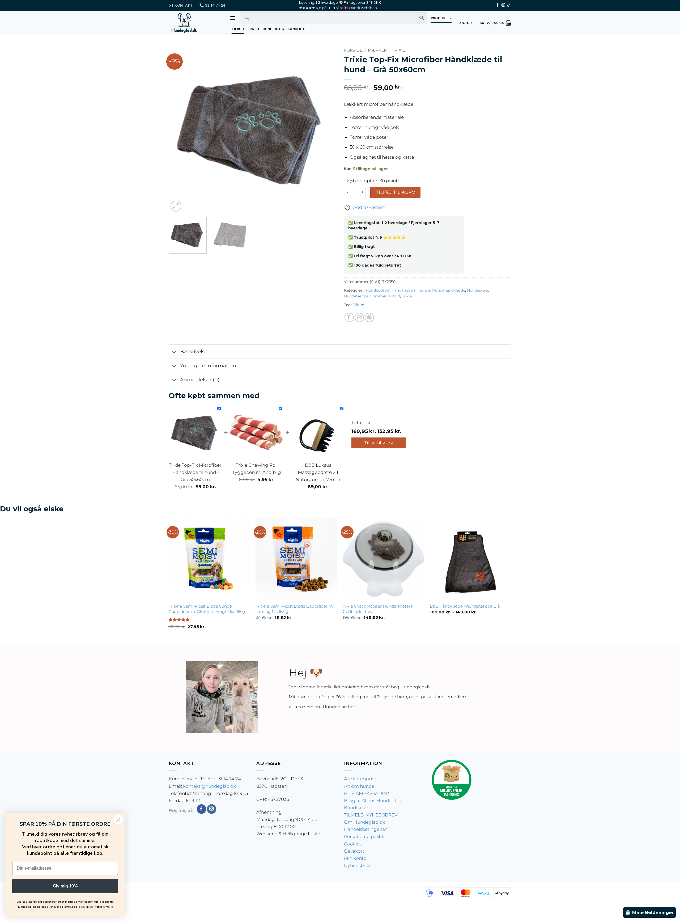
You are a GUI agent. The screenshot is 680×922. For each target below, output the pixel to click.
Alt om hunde (359, 786)
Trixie (398, 50)
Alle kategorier (360, 778)
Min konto (355, 858)
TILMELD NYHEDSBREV (371, 815)
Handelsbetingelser (365, 829)
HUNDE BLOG (273, 29)
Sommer (378, 296)
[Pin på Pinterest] (369, 317)
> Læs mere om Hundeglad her (322, 706)
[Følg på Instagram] (503, 5)
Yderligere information (208, 366)
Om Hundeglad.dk (364, 822)
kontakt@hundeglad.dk (209, 786)
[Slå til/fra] (174, 352)
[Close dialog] (118, 819)
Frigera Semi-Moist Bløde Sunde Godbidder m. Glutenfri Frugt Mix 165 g (206, 609)
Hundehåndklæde (448, 290)
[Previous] (179, 129)
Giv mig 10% (65, 886)
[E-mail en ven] (359, 317)
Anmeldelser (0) (199, 380)
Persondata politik (364, 836)
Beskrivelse (193, 351)
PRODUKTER (441, 18)
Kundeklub (356, 807)
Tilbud (394, 296)
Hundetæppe (356, 296)
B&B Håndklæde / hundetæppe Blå (465, 606)
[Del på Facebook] (349, 317)
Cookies (353, 844)
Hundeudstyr (378, 290)
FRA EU (253, 29)
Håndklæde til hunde (411, 290)
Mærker (377, 50)
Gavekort (354, 851)
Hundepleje (477, 290)
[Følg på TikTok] (508, 5)
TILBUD (238, 29)
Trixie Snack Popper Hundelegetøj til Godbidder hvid (379, 609)
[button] (233, 18)
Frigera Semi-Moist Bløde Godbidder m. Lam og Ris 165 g (295, 609)
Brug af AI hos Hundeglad (372, 800)
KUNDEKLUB (298, 29)
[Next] (326, 129)
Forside (353, 50)
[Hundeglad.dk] (195, 23)
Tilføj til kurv (395, 192)
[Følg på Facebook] (497, 5)
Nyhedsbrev (357, 865)
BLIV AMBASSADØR (366, 793)
